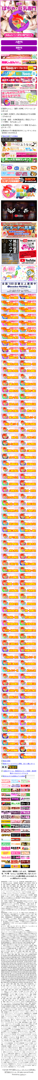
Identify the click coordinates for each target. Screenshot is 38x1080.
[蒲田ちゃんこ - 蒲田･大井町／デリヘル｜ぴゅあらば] (19, 110)
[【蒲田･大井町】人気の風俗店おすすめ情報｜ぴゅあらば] (19, 115)
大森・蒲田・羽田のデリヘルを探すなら (8, 139)
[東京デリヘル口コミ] (4, 766)
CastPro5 (22, 1074)
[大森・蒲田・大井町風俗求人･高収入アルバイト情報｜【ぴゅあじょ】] (19, 121)
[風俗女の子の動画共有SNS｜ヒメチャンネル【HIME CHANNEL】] (19, 132)
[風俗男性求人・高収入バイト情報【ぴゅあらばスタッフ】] (19, 126)
